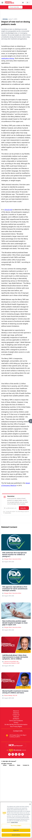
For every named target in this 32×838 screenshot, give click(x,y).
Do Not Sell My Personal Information (16, 724)
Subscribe (23, 508)
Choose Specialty (14, 7)
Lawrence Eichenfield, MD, (11, 661)
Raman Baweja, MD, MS (10, 695)
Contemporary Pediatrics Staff (11, 663)
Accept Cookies (16, 835)
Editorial (16, 717)
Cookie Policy (14, 822)
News (18, 765)
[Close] (30, 804)
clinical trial (8, 210)
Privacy (16, 722)
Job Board (16, 719)
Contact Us (16, 715)
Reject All (16, 830)
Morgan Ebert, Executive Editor (12, 559)
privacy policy (8, 513)
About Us (16, 711)
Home (4, 765)
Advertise (16, 713)
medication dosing (7, 58)
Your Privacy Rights (16, 726)
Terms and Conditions (16, 720)
